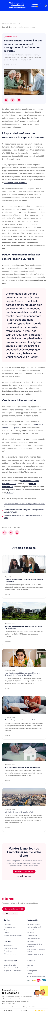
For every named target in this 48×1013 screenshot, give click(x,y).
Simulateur (30, 933)
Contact (29, 973)
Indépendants (8, 945)
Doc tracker (30, 941)
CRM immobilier (32, 935)
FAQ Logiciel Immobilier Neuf (36, 976)
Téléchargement (32, 971)
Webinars (30, 965)
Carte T (6, 933)
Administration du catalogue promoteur (36, 950)
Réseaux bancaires (10, 954)
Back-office (7, 924)
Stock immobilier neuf (34, 927)
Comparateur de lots (33, 938)
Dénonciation (31, 930)
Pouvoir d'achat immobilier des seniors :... (18, 27)
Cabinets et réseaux (10, 948)
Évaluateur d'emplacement (35, 954)
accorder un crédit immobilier (15, 183)
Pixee (6, 930)
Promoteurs (8, 951)
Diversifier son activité (11, 968)
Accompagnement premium (13, 935)
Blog (16, 23)
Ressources (7, 23)
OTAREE (9, 493)
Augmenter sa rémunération (13, 971)
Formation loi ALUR (10, 927)
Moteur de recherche (33, 924)
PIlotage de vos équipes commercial (34, 945)
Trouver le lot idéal (10, 965)
